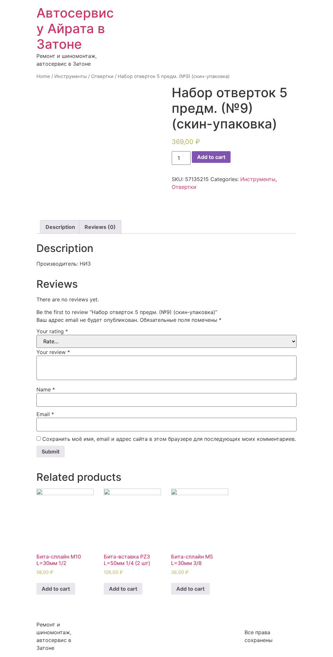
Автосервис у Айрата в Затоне (75, 28)
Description (60, 227)
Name (45, 389)
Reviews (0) (100, 227)
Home (43, 76)
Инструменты (70, 76)
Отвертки (102, 76)
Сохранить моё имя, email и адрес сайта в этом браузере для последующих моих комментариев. (169, 438)
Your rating (52, 331)
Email (45, 414)
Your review (53, 352)
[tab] (60, 227)
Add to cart (211, 157)
